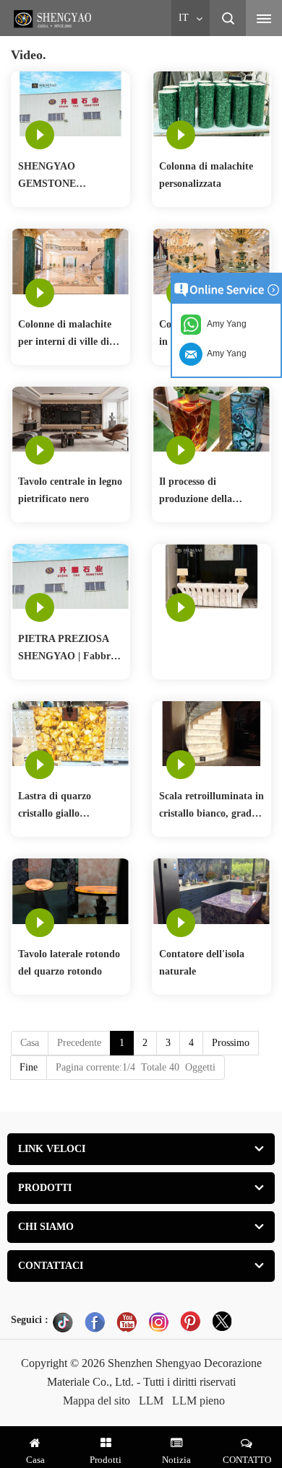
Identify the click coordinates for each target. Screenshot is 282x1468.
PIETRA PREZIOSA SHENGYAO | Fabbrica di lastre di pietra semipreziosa (70, 649)
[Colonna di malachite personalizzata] (211, 103)
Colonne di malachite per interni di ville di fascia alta (64, 335)
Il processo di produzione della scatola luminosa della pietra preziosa (207, 492)
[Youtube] (126, 1321)
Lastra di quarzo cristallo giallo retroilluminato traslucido (54, 806)
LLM (151, 1400)
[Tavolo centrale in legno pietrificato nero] (70, 418)
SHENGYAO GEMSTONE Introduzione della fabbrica (58, 177)
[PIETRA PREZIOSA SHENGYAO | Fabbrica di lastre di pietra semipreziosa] (70, 575)
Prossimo (230, 1042)
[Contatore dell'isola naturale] (211, 890)
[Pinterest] (190, 1321)
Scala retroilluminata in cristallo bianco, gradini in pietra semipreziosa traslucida (211, 806)
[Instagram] (158, 1321)
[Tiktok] (63, 1321)
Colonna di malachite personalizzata (206, 175)
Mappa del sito (96, 1400)
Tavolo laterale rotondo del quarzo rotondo (69, 963)
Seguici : (29, 1319)
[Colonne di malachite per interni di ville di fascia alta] (70, 260)
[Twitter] (222, 1321)
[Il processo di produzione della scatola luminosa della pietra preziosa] (211, 418)
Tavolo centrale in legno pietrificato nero (70, 490)
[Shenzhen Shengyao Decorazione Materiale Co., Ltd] (54, 19)
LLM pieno (198, 1400)
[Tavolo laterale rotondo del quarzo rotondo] (70, 890)
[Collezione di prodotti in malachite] (211, 260)
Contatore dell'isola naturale (201, 963)
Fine (29, 1067)
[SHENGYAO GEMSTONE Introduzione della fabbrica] (70, 103)
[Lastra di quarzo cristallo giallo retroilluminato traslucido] (70, 732)
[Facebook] (95, 1321)
